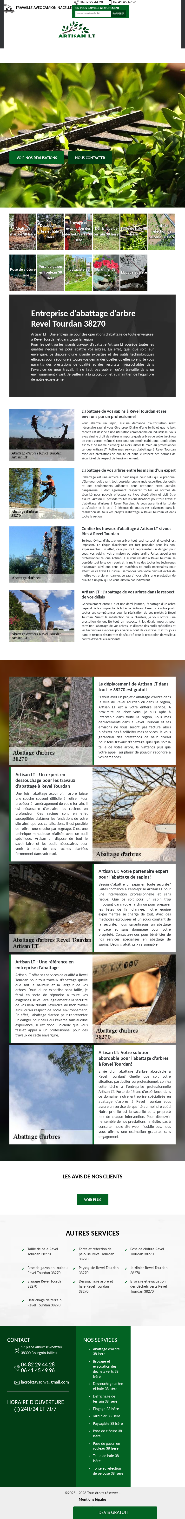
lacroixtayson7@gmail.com (45, 1382)
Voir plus (92, 1200)
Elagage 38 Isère (106, 1409)
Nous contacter (90, 158)
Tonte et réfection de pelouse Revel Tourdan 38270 (96, 1254)
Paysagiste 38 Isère (108, 1424)
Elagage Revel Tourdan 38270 (45, 1284)
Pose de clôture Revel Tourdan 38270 (147, 1251)
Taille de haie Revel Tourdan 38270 (42, 1251)
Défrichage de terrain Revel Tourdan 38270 (44, 1302)
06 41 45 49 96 (124, 2)
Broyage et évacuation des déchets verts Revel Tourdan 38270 (148, 1287)
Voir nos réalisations (37, 158)
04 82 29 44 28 (91, 2)
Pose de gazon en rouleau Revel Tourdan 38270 (47, 1270)
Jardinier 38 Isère (106, 1416)
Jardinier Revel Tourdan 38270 (148, 1270)
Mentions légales (92, 1500)
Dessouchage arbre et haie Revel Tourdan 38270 (96, 1287)
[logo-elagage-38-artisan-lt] (77, 29)
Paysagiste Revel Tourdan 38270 (99, 1270)
